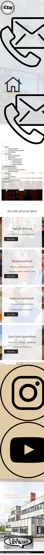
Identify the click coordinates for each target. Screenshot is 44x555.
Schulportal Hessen (11, 521)
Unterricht (7, 154)
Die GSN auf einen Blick (16, 150)
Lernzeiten (12, 176)
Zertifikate (11, 152)
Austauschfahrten (14, 180)
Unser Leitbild (13, 148)
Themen (7, 178)
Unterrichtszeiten (14, 155)
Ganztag (7, 173)
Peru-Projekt (16, 162)
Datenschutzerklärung (12, 510)
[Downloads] (2, 73)
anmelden (8, 528)
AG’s (9, 175)
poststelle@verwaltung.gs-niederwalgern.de (21, 497)
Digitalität (11, 157)
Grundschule (12, 168)
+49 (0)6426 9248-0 (10, 495)
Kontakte (7, 506)
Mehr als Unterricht (15, 159)
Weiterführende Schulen (16, 169)
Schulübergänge (9, 166)
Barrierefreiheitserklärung (14, 513)
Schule (6, 147)
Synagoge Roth (17, 164)
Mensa (6, 523)
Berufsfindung (13, 171)
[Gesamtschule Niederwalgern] (7, 15)
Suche (6, 526)
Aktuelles (7, 182)
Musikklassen (17, 161)
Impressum (8, 508)
